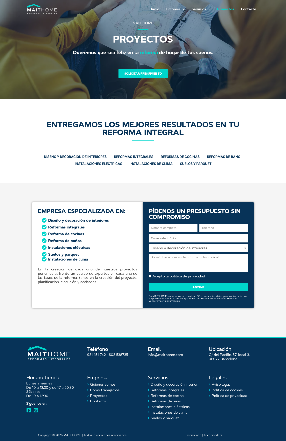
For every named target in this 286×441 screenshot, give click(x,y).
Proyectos (97, 395)
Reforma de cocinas (66, 234)
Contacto (96, 401)
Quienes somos (101, 384)
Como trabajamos (103, 390)
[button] (143, 73)
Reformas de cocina (166, 395)
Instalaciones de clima (68, 259)
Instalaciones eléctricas (69, 247)
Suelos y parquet (63, 254)
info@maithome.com (165, 354)
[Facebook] (28, 410)
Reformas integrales (66, 227)
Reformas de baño (164, 401)
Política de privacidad (228, 395)
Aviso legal (219, 384)
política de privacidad (187, 276)
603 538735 (118, 354)
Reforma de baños (65, 241)
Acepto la (178, 276)
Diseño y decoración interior (173, 384)
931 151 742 (96, 354)
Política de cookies (226, 390)
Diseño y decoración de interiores (78, 220)
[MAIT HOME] (42, 9)
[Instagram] (35, 410)
